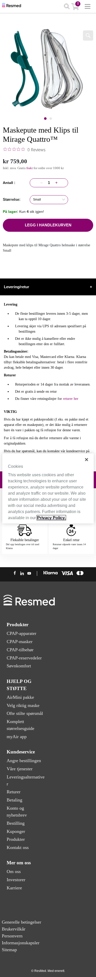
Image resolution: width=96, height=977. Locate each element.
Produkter (16, 839)
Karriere (14, 887)
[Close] (86, 459)
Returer (13, 791)
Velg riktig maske (23, 705)
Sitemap (9, 949)
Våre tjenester (20, 768)
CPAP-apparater (21, 633)
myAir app (17, 736)
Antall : (10, 183)
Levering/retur (48, 287)
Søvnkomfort (19, 665)
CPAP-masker (20, 641)
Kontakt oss (18, 847)
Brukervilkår (13, 929)
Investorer (16, 879)
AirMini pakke (20, 697)
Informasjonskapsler (20, 942)
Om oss (14, 871)
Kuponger (16, 831)
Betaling (14, 799)
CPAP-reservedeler (24, 657)
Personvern (12, 935)
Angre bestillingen (24, 760)
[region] (47, 488)
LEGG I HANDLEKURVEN (48, 225)
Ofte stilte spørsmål (25, 713)
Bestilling (16, 823)
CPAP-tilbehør (20, 649)
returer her (70, 399)
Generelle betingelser (21, 922)
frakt (30, 168)
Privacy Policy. (51, 518)
